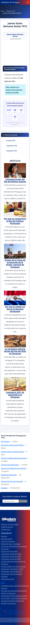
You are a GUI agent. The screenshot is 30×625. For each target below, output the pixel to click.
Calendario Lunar (7, 579)
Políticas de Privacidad (9, 524)
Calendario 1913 (11, 151)
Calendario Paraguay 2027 (11, 559)
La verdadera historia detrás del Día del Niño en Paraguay (15, 351)
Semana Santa (6, 539)
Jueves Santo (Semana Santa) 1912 (15, 25)
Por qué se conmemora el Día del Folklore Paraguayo (15, 221)
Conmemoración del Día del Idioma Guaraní (15, 180)
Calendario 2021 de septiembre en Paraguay (15, 394)
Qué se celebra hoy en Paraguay (13, 566)
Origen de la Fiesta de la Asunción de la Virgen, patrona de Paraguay (15, 263)
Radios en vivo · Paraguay (10, 544)
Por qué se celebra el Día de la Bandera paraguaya (15, 309)
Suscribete (23, 501)
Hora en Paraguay (8, 541)
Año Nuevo (5, 441)
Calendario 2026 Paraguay (15, 620)
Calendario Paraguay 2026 (11, 556)
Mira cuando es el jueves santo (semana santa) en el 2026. (14, 90)
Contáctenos (6, 529)
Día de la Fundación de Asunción (13, 468)
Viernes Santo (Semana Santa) (12, 451)
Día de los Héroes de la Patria (12, 445)
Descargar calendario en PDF (12, 569)
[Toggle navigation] (27, 2)
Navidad (4, 488)
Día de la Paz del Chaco (10, 465)
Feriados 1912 (10, 141)
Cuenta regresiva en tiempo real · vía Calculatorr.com (15, 123)
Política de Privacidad (9, 551)
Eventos (4, 536)
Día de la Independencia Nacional (14, 458)
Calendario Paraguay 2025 (11, 554)
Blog (3, 582)
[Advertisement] (15, 54)
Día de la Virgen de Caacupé (11, 481)
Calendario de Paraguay (10, 2)
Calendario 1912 (11, 146)
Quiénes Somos (7, 527)
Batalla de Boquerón (9, 475)
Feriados (4, 576)
